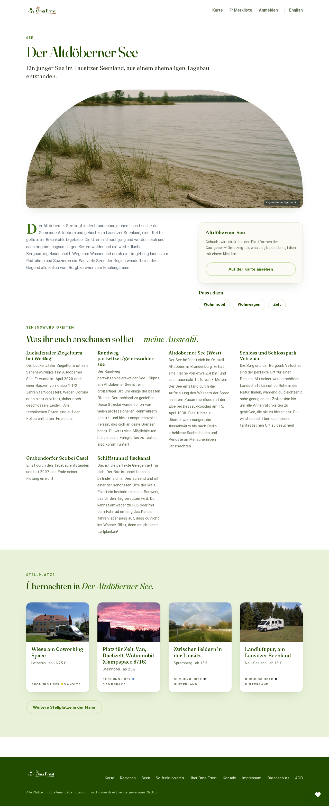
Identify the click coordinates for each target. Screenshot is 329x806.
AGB (299, 778)
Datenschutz (278, 778)
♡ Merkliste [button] (240, 10)
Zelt (277, 304)
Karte (217, 10)
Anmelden (268, 10)
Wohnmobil (214, 304)
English (296, 10)
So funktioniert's (170, 778)
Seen (146, 778)
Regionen (128, 778)
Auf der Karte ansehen (251, 269)
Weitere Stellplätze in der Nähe (64, 707)
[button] (318, 795)
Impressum (251, 778)
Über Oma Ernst (203, 778)
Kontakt (229, 778)
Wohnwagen (249, 304)
